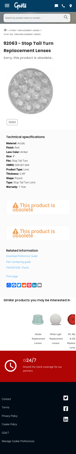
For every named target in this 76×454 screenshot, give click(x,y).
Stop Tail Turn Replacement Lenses (22, 34)
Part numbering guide (18, 262)
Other (12, 30)
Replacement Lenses (29, 30)
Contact (6, 399)
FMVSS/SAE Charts (17, 268)
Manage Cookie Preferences (18, 441)
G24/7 (5, 433)
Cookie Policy (9, 424)
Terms (5, 407)
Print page (12, 276)
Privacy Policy (9, 416)
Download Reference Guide (21, 256)
